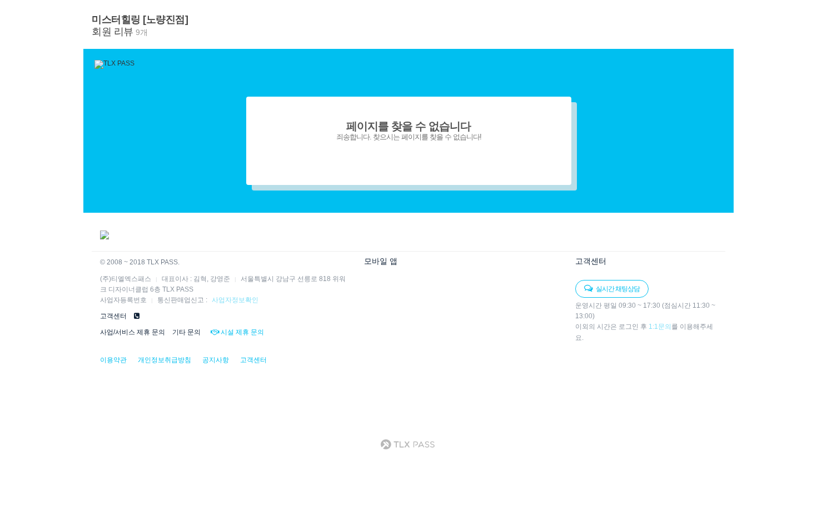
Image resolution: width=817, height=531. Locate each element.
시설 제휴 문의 (241, 332)
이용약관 (113, 360)
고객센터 (253, 360)
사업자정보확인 (235, 300)
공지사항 (215, 360)
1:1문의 (660, 326)
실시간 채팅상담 (617, 289)
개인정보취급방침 (164, 360)
